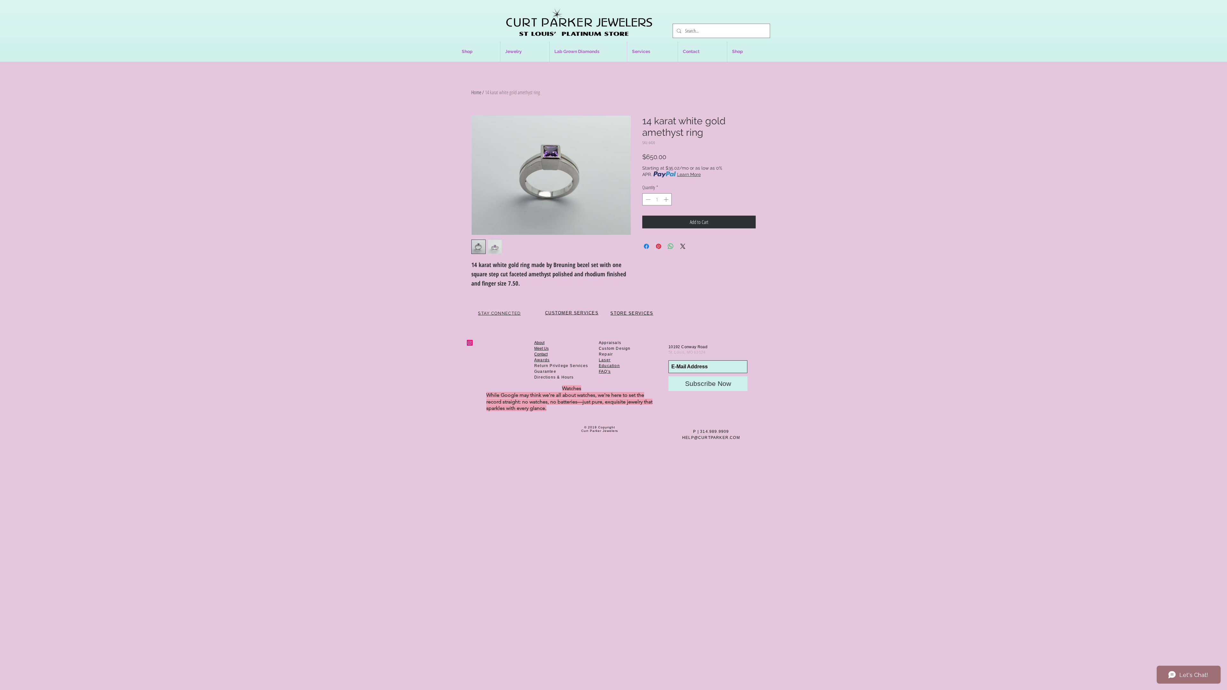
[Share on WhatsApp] (671, 246)
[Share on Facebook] (646, 246)
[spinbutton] (657, 199)
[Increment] (666, 199)
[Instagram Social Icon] (470, 343)
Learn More (689, 174)
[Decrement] (647, 199)
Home (476, 92)
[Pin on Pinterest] (658, 246)
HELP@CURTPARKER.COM (711, 437)
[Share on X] (683, 246)
